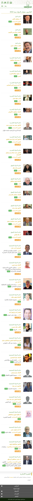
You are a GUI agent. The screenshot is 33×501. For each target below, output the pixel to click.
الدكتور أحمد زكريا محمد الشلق (13, 139)
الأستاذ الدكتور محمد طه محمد (14, 399)
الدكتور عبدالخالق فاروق (15, 444)
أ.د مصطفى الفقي (16, 19)
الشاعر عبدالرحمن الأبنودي (14, 32)
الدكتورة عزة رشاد (16, 386)
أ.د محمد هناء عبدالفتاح (15, 60)
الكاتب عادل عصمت (16, 327)
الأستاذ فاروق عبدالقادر (15, 181)
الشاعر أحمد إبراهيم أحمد (15, 312)
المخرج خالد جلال (17, 168)
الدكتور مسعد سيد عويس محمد (13, 125)
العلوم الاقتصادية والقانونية (14, 446)
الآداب (19, 35)
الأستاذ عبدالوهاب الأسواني (14, 112)
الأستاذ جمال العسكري (15, 357)
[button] (18, 24)
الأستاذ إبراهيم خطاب (16, 297)
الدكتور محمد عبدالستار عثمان (14, 221)
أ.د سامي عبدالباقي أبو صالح (14, 459)
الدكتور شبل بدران (16, 208)
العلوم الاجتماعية (16, 21)
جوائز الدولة (16, 488)
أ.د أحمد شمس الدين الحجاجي (14, 85)
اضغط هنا (11, 477)
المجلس (16, 486)
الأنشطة (16, 491)
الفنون (19, 48)
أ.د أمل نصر (18, 282)
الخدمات (16, 493)
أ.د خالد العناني (17, 234)
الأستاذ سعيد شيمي (16, 265)
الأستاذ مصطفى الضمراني (15, 194)
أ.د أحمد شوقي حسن (16, 429)
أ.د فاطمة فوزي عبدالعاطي (14, 414)
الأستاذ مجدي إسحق (16, 372)
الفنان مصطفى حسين (16, 45)
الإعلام (16, 496)
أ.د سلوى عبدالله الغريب (15, 73)
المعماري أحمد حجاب (16, 248)
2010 (10, 21)
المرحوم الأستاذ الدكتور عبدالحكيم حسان (11, 340)
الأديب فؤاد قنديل (17, 98)
